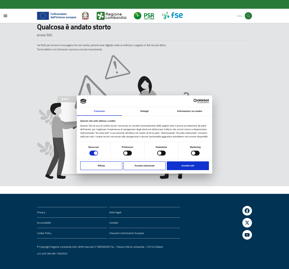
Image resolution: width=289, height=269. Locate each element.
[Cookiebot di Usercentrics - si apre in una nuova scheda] (196, 101)
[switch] (127, 153)
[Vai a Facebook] (217, 211)
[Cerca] (248, 15)
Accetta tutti (187, 165)
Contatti (113, 223)
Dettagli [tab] (144, 111)
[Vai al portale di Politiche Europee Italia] (89, 16)
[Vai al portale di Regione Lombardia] (115, 16)
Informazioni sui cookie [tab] (189, 111)
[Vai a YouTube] (217, 235)
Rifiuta (101, 165)
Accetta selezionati (144, 165)
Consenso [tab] (99, 111)
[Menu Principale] (5, 15)
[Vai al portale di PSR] (147, 16)
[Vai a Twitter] (217, 223)
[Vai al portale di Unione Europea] (59, 16)
